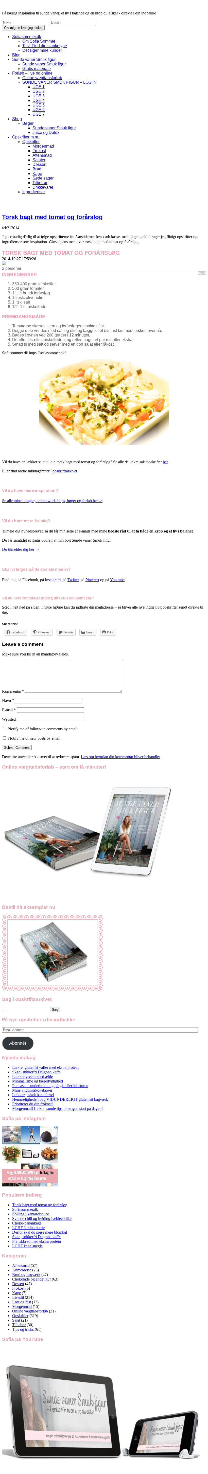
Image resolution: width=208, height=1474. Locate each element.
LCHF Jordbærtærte (28, 1228)
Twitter (73, 580)
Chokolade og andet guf (31, 1279)
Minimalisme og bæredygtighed (37, 1081)
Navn (8, 700)
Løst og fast (21, 1302)
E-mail (9, 710)
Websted (9, 719)
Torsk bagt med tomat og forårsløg (52, 217)
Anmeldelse (21, 1270)
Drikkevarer (42, 187)
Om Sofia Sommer (38, 41)
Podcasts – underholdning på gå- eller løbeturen (50, 1086)
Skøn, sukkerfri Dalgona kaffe (36, 1072)
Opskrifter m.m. (25, 137)
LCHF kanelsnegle (27, 1246)
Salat (16, 1320)
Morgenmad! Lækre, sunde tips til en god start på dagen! (57, 1108)
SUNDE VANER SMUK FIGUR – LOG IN (59, 82)
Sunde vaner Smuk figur (34, 59)
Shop (17, 119)
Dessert (39, 164)
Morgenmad (43, 146)
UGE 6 (38, 110)
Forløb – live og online (32, 73)
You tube (117, 580)
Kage (37, 173)
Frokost (39, 151)
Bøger (27, 123)
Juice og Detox (45, 132)
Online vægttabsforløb (42, 78)
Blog (16, 55)
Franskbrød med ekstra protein (36, 1241)
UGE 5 (38, 105)
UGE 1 (38, 87)
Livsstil (18, 1297)
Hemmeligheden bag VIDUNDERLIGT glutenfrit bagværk (60, 1099)
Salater (38, 160)
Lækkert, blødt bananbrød (33, 1095)
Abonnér (17, 1043)
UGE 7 (38, 114)
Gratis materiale (36, 68)
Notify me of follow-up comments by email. (43, 729)
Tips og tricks (23, 1329)
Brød (36, 169)
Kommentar (13, 691)
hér (165, 462)
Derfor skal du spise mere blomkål (39, 1232)
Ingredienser (33, 192)
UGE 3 (38, 96)
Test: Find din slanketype (44, 46)
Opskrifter (31, 141)
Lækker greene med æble (32, 1076)
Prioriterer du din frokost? (32, 1104)
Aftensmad (42, 155)
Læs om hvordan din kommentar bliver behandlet (120, 757)
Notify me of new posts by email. (34, 738)
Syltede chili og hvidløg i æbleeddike (42, 1218)
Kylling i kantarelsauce (30, 1214)
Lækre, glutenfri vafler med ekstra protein (45, 1067)
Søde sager (43, 178)
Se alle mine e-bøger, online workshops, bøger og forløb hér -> (52, 501)
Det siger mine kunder (42, 50)
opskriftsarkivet (65, 471)
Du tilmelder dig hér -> (20, 549)
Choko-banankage (27, 1223)
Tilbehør (39, 183)
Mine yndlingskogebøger (32, 1090)
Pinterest (92, 580)
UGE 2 (38, 91)
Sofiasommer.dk (26, 36)
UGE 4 (38, 100)
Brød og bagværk (26, 1274)
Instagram (53, 580)
